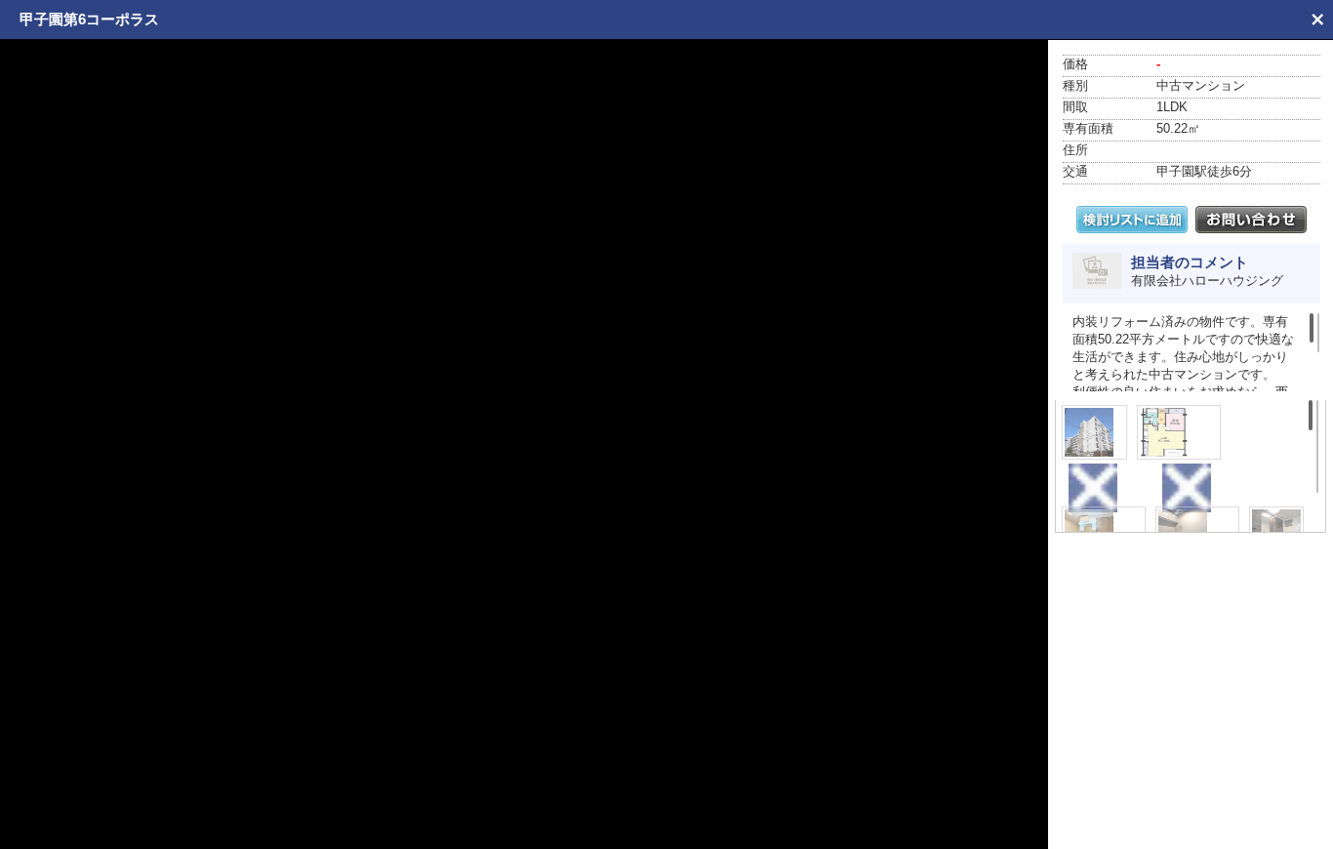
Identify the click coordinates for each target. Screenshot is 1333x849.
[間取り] (1179, 432)
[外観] (1094, 432)
